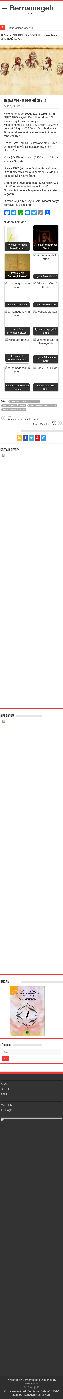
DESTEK (6, 1089)
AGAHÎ (5, 1084)
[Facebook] (25, 438)
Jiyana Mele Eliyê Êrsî (44, 422)
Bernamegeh (31, 8)
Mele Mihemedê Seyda (14, 410)
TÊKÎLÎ (5, 1094)
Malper (7, 35)
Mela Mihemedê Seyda (14, 406)
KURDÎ (18, 35)
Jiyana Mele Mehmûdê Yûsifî (22, 418)
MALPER (6, 1105)
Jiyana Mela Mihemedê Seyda (25, 402)
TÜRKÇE (6, 1110)
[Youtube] (37, 438)
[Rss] (19, 438)
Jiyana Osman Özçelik (20, 28)
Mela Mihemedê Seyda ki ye (43, 406)
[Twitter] (31, 438)
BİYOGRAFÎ (32, 35)
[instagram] (43, 438)
